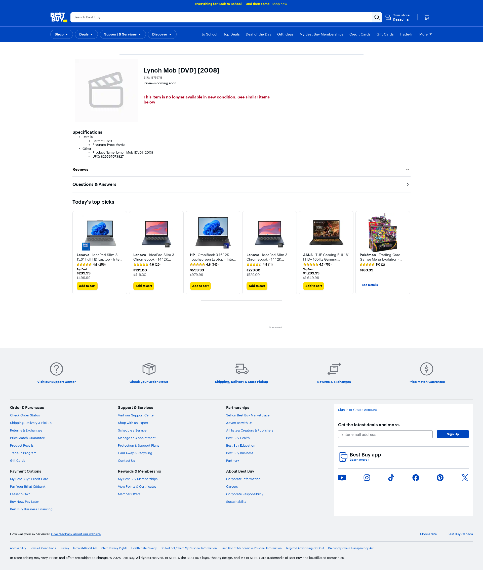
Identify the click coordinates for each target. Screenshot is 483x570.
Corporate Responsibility (244, 494)
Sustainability (236, 502)
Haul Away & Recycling (135, 453)
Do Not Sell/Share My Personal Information (189, 548)
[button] (61, 34)
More (423, 34)
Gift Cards (17, 460)
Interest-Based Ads (85, 548)
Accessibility (18, 548)
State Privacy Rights (114, 548)
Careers (232, 486)
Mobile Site (428, 534)
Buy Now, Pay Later (24, 502)
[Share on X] (465, 478)
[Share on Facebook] (416, 478)
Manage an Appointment (137, 438)
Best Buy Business (239, 453)
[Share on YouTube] (342, 478)
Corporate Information (243, 479)
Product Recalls (21, 445)
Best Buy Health (238, 438)
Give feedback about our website (76, 534)
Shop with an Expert (133, 423)
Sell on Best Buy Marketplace (247, 415)
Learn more (359, 459)
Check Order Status (25, 415)
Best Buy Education (240, 445)
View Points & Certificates (137, 486)
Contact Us (126, 460)
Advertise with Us (239, 423)
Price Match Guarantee (27, 438)
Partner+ (232, 460)
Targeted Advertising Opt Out (305, 548)
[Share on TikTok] (391, 478)
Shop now (279, 4)
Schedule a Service (132, 430)
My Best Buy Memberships (137, 479)
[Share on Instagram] (367, 478)
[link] (91, 265)
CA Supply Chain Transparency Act (351, 548)
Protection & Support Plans (138, 445)
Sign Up (453, 434)
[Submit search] (377, 17)
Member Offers (129, 494)
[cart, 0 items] (427, 17)
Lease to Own (20, 494)
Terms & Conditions (43, 548)
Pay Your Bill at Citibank (28, 486)
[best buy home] (58, 17)
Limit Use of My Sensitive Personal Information (251, 548)
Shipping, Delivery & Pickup (31, 423)
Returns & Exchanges (26, 430)
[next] (406, 252)
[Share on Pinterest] (440, 478)
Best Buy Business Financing (31, 509)
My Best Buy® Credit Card (29, 479)
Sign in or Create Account (357, 410)
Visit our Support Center (136, 415)
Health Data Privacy (144, 548)
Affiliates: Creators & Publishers (249, 430)
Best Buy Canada (460, 534)
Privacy (64, 548)
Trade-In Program (23, 453)
